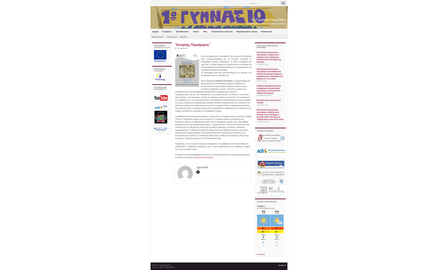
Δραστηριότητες (157, 37)
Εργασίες (183, 37)
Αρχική (155, 31)
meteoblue (261, 254)
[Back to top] (433, 265)
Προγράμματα (172, 37)
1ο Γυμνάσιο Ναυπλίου (268, 19)
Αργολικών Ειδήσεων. (205, 157)
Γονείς (196, 31)
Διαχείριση (282, 265)
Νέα (205, 31)
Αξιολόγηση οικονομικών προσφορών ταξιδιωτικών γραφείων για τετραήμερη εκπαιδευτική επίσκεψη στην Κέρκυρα (269, 57)
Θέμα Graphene (170, 267)
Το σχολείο (167, 31)
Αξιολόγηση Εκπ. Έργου (246, 31)
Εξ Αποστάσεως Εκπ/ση (222, 31)
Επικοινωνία (266, 31)
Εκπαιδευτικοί (182, 31)
